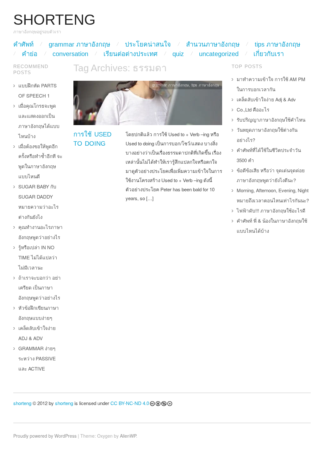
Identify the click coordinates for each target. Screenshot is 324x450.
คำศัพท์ (23, 44)
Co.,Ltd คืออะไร (253, 109)
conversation (70, 54)
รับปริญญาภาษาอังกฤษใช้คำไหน (271, 119)
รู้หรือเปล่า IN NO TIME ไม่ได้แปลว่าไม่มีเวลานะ (37, 257)
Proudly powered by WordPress (45, 436)
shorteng (22, 403)
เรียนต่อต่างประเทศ (130, 54)
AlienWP (128, 436)
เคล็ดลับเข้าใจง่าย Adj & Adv (266, 99)
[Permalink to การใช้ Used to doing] (147, 104)
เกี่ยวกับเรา (268, 54)
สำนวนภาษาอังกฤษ (213, 44)
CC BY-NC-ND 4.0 (129, 403)
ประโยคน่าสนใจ (148, 44)
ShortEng (54, 20)
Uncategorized (219, 54)
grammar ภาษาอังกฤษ (79, 44)
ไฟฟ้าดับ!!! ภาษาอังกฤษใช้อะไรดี (271, 210)
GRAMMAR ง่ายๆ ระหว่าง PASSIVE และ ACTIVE (37, 358)
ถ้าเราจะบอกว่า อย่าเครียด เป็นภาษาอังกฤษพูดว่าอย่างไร (39, 287)
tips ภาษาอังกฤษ (277, 44)
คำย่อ (29, 54)
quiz (178, 54)
